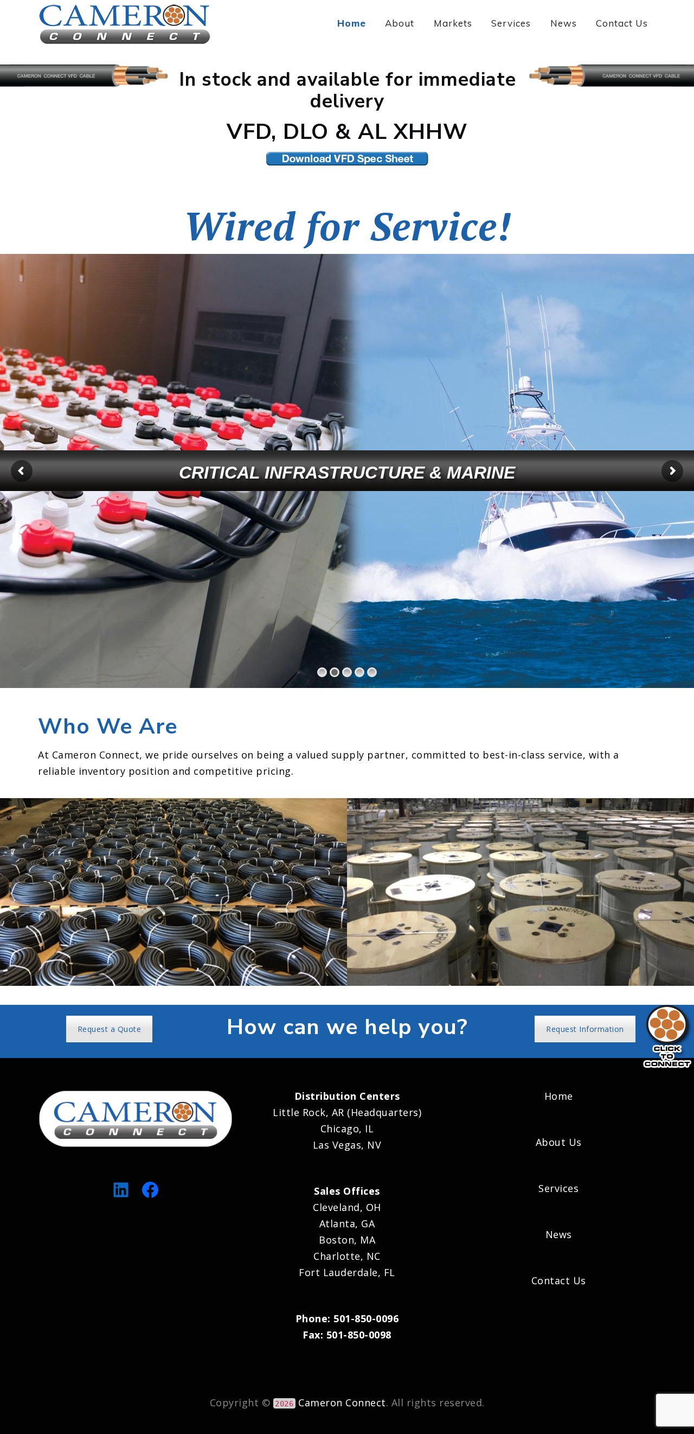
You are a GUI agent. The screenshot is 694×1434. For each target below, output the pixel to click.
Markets (453, 23)
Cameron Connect (342, 1402)
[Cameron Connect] (126, 23)
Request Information (585, 1029)
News (563, 23)
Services (511, 23)
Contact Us (622, 23)
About (399, 23)
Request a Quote (110, 1029)
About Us (559, 1142)
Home (351, 23)
